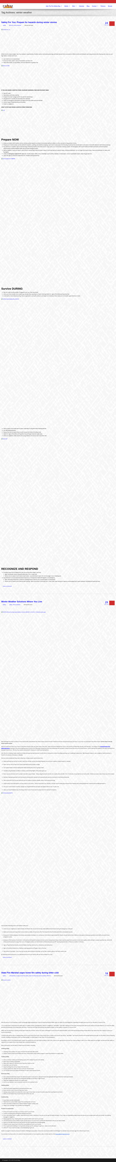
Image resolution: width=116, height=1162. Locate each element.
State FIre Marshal (33, 975)
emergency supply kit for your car (17, 154)
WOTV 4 (49, 975)
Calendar (81, 6)
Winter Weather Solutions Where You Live (21, 602)
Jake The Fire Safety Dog (53, 6)
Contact (94, 6)
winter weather (17, 25)
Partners (103, 6)
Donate (110, 6)
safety (10, 604)
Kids (73, 6)
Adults (66, 6)
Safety (4, 25)
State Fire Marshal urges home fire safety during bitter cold (30, 973)
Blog (88, 6)
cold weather (12, 975)
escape (18, 975)
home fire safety (24, 975)
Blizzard (11, 25)
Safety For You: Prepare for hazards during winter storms (29, 22)
